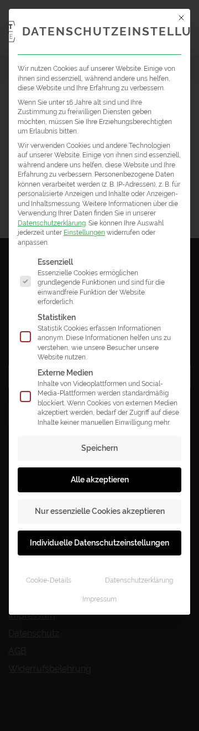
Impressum (99, 599)
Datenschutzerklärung (52, 223)
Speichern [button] (99, 448)
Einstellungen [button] (84, 232)
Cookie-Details (48, 580)
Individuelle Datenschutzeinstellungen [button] (99, 542)
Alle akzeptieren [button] (100, 479)
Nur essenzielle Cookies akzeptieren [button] (100, 511)
